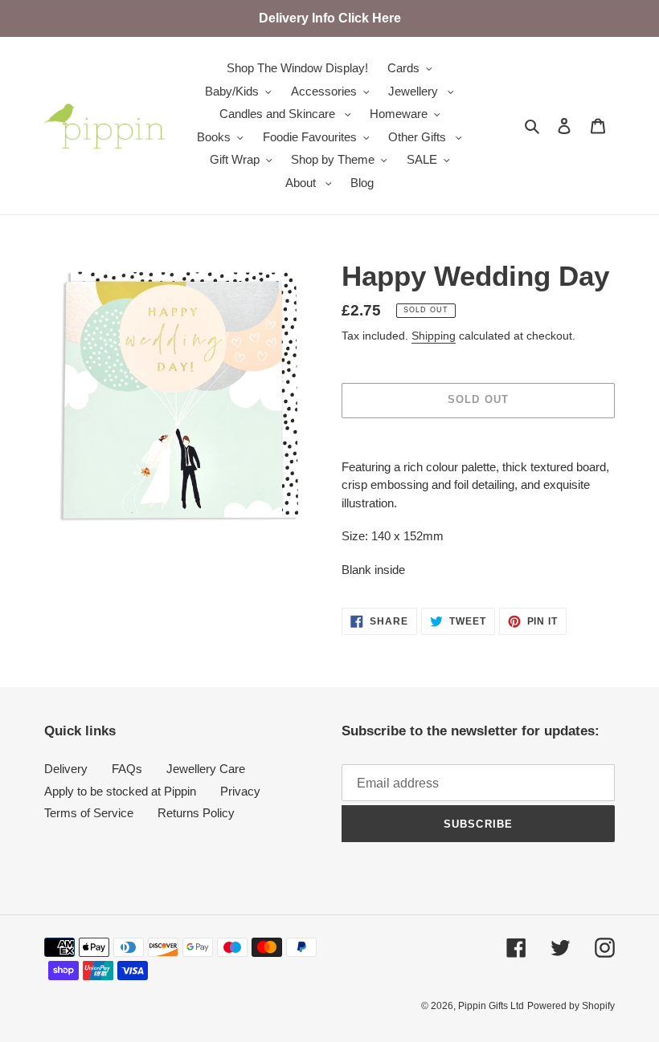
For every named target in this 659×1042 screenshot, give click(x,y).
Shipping (433, 335)
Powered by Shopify (571, 1005)
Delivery (66, 768)
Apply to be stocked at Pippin (120, 791)
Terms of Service (88, 813)
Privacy (240, 791)
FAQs (127, 768)
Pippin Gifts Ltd (491, 1005)
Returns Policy (196, 813)
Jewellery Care (205, 768)
